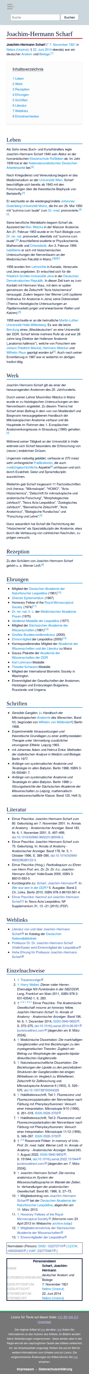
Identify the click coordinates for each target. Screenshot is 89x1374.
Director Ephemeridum (28, 597)
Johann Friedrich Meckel (23, 347)
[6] (56, 258)
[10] (59, 592)
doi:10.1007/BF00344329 (41, 1090)
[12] (46, 629)
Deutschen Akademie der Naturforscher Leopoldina (38, 590)
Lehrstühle (39, 266)
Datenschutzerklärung (55, 1369)
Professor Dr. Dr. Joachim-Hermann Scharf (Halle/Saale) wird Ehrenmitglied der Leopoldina (45, 945)
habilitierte (13, 250)
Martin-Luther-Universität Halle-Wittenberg (42, 322)
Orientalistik (38, 245)
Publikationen (43, 462)
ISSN (57, 1021)
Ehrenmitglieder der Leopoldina (42, 1237)
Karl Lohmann (22, 662)
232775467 (45, 1250)
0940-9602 (69, 1021)
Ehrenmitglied (21, 639)
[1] (52, 53)
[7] (58, 258)
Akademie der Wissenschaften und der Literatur (45, 645)
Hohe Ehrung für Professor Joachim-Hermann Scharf (44, 954)
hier (43, 1329)
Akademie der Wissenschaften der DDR (36, 655)
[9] (51, 466)
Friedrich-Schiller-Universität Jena (30, 276)
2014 (48, 49)
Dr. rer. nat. (14, 236)
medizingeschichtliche (22, 467)
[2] (32, 166)
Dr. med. (54, 210)
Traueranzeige (31, 979)
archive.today (61, 1223)
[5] (17, 240)
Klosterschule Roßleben (46, 158)
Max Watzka (34, 227)
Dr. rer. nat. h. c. (23, 611)
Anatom (26, 54)
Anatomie (43, 717)
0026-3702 (50, 1113)
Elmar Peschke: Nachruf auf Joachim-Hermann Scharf (45, 899)
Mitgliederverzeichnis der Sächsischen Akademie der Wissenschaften (46, 1230)
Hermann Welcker (55, 347)
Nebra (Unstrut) (17, 49)
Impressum (25, 1369)
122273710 (55, 1246)
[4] (80, 209)
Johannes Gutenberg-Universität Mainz (40, 203)
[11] (34, 606)
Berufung (12, 329)
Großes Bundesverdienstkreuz (33, 634)
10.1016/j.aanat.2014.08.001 (59, 1025)
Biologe (44, 54)
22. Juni (38, 49)
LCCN (72, 1246)
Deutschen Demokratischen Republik (42, 278)
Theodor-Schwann (25, 666)
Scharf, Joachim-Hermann (55, 883)
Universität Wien (50, 179)
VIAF (32, 1250)
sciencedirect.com (31, 1030)
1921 (72, 44)
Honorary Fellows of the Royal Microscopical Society (40, 1216)
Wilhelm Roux (16, 352)
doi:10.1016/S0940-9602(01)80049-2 (37, 837)
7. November (58, 44)
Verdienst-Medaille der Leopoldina (35, 620)
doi (37, 1025)
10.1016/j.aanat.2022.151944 (58, 1159)
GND (42, 1246)
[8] (19, 311)
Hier (59, 1329)
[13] (64, 638)
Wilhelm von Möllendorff (55, 722)
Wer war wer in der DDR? (30, 887)
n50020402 (15, 1250)
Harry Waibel (30, 984)
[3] (23, 192)
